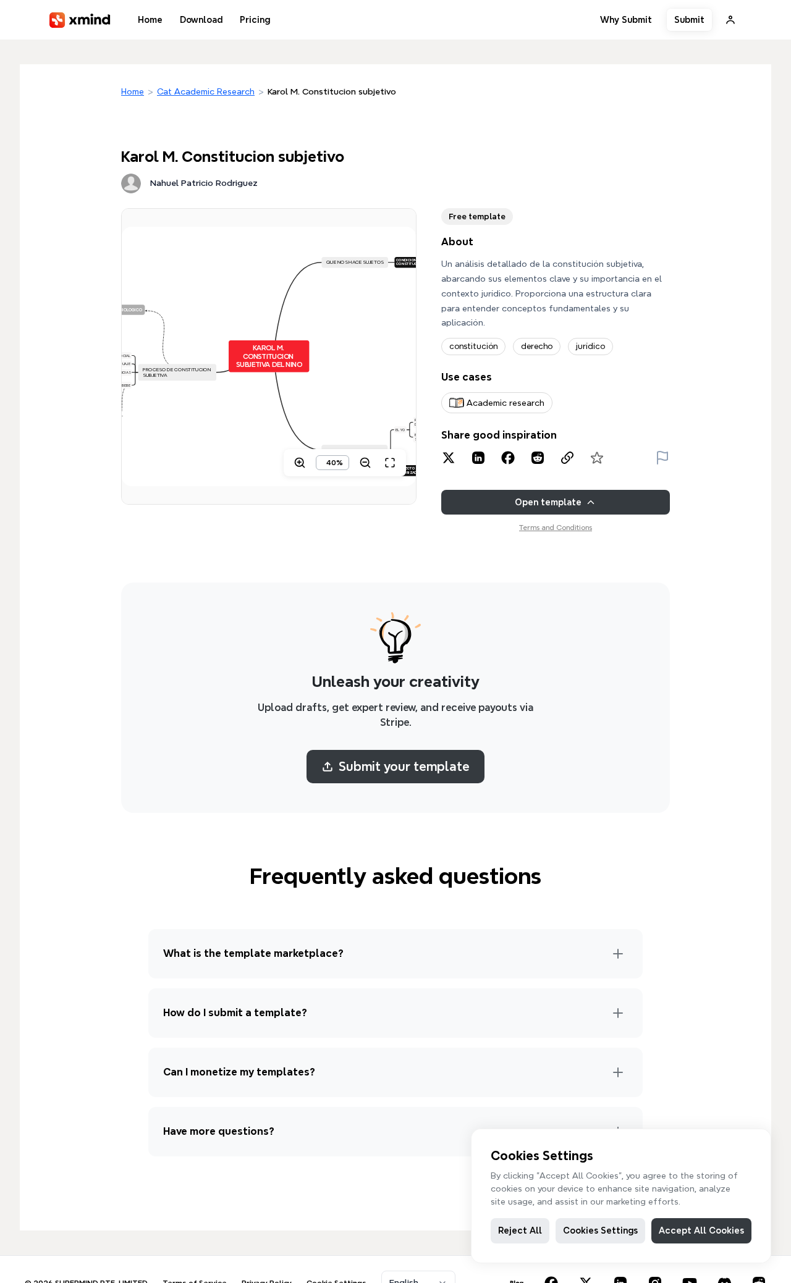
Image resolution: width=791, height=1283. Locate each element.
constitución (473, 346)
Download (201, 19)
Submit (689, 19)
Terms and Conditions (555, 527)
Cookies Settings (600, 1230)
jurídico (590, 346)
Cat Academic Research (206, 91)
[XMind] (80, 20)
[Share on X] (448, 457)
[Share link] (567, 457)
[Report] (662, 457)
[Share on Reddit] (537, 457)
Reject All (520, 1230)
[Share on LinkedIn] (478, 457)
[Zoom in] (299, 462)
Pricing (255, 19)
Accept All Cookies (701, 1230)
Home (150, 19)
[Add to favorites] (597, 457)
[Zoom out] (365, 462)
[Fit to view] (390, 462)
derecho (536, 346)
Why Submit (626, 19)
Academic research (505, 402)
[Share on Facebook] (508, 457)
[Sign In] (730, 20)
